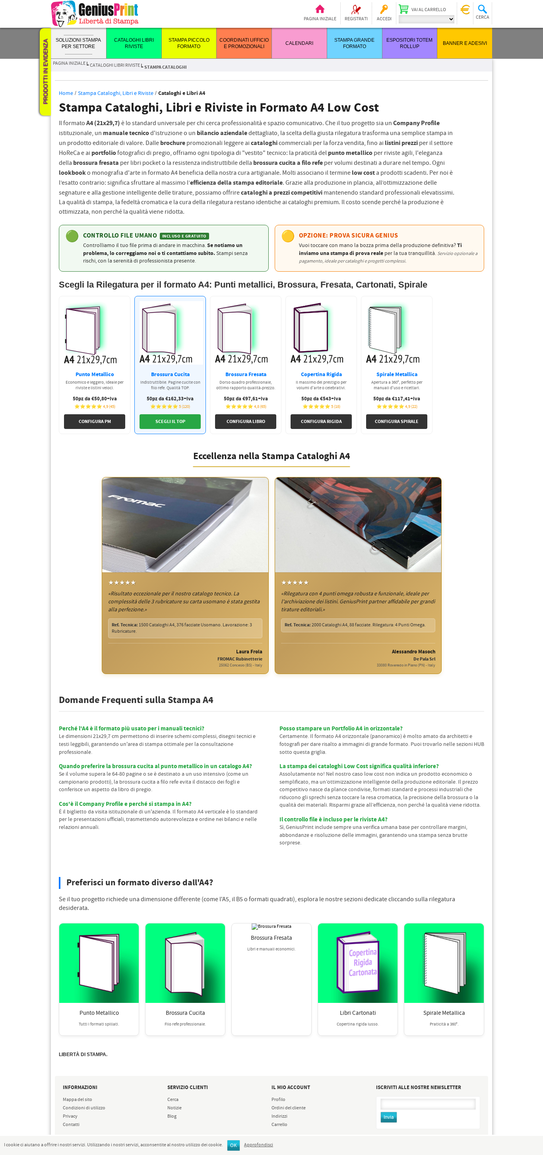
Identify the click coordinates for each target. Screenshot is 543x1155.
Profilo (278, 1100)
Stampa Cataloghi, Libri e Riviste (115, 93)
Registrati (356, 19)
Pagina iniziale (320, 19)
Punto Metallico (99, 1013)
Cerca (172, 1100)
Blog (171, 1116)
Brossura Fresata (271, 938)
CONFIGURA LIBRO (246, 421)
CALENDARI (299, 43)
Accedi (384, 19)
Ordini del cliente (289, 1108)
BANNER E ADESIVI (465, 43)
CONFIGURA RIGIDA (321, 421)
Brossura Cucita (185, 1013)
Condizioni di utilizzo (84, 1108)
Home (66, 93)
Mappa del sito (77, 1100)
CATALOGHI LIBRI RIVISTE (115, 65)
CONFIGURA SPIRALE (397, 421)
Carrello (279, 1125)
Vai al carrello (428, 10)
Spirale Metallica (444, 1013)
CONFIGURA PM (95, 421)
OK (233, 1145)
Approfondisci (258, 1145)
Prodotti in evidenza (45, 71)
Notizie (174, 1108)
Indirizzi (279, 1116)
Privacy (70, 1116)
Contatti (71, 1125)
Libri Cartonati (358, 1013)
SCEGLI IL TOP (170, 421)
